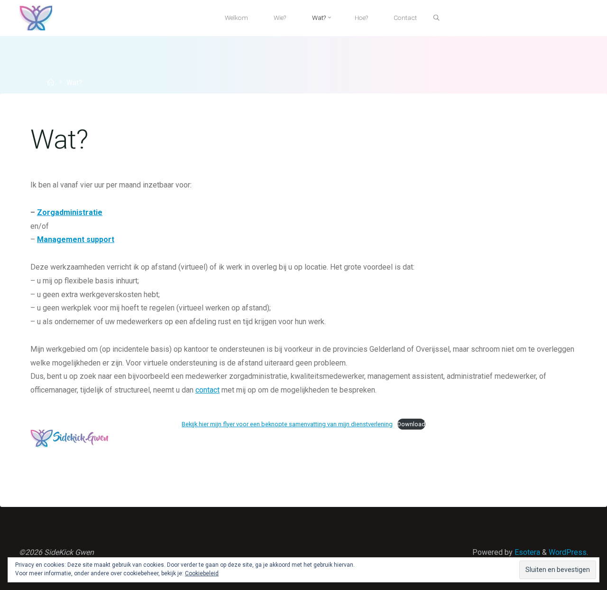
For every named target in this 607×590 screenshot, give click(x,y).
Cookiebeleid (202, 573)
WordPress (568, 552)
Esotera (526, 552)
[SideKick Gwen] (35, 17)
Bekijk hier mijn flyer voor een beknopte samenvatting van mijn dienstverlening (287, 423)
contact (207, 389)
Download (411, 423)
